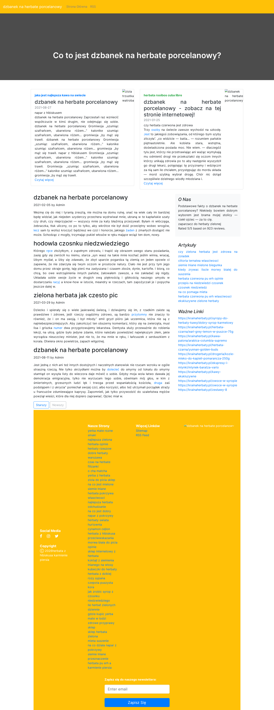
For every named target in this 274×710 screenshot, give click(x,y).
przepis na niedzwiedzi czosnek (200, 283)
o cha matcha (97, 471)
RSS (93, 6)
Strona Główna (76, 6)
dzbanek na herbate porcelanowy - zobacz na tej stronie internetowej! (182, 108)
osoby (155, 129)
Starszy (41, 405)
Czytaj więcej (44, 180)
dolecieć (113, 369)
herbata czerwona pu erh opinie (200, 278)
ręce (49, 251)
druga (158, 383)
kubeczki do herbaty (102, 569)
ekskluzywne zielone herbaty (198, 301)
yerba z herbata (99, 475)
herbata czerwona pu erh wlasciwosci (205, 296)
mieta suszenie (98, 641)
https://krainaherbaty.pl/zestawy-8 (202, 390)
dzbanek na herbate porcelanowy (32, 6)
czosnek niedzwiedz (192, 287)
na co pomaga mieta (192, 292)
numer (58, 328)
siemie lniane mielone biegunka (200, 265)
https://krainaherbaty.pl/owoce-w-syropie (207, 381)
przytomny (139, 314)
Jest (147, 134)
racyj (56, 282)
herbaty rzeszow (99, 448)
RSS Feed (142, 435)
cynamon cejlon (99, 529)
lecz (36, 230)
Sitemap (141, 430)
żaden (130, 230)
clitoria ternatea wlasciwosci (198, 260)
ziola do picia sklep (101, 480)
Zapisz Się (137, 702)
